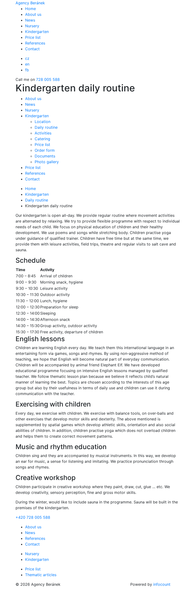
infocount (161, 584)
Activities (43, 133)
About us (33, 14)
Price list (33, 37)
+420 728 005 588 (33, 517)
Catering (42, 138)
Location (42, 121)
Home (30, 8)
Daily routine (46, 127)
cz (27, 58)
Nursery (32, 25)
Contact (32, 48)
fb (27, 69)
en (27, 64)
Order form (45, 150)
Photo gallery (47, 161)
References (35, 43)
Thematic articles (40, 574)
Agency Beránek (30, 2)
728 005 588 (48, 79)
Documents (45, 156)
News (30, 20)
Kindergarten (37, 31)
